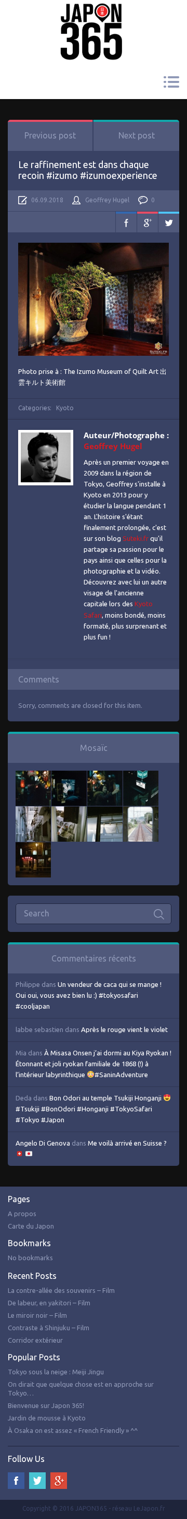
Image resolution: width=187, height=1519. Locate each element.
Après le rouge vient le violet (124, 1029)
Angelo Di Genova (43, 1143)
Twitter (168, 222)
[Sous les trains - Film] (33, 847)
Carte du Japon (31, 1226)
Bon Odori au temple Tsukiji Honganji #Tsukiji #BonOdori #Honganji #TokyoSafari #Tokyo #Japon (89, 1108)
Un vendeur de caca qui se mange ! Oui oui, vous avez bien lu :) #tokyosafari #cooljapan (89, 995)
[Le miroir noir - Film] (105, 775)
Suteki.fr (136, 538)
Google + (58, 1480)
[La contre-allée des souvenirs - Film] (33, 775)
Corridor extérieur (35, 1340)
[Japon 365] (93, 17)
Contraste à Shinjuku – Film (48, 1327)
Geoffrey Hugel (107, 200)
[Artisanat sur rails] (69, 811)
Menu (171, 82)
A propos (22, 1213)
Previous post (50, 135)
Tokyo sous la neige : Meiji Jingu (56, 1371)
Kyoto (65, 408)
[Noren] (105, 811)
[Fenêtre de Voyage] (140, 811)
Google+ (147, 222)
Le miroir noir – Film (37, 1315)
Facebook (126, 222)
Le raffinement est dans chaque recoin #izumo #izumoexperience (87, 169)
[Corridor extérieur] (33, 811)
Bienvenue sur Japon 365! (46, 1405)
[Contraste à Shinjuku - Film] (140, 775)
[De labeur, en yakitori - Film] (69, 775)
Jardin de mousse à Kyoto (47, 1418)
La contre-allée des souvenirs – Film (61, 1290)
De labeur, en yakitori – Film (49, 1302)
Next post (136, 135)
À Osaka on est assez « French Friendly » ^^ (73, 1430)
